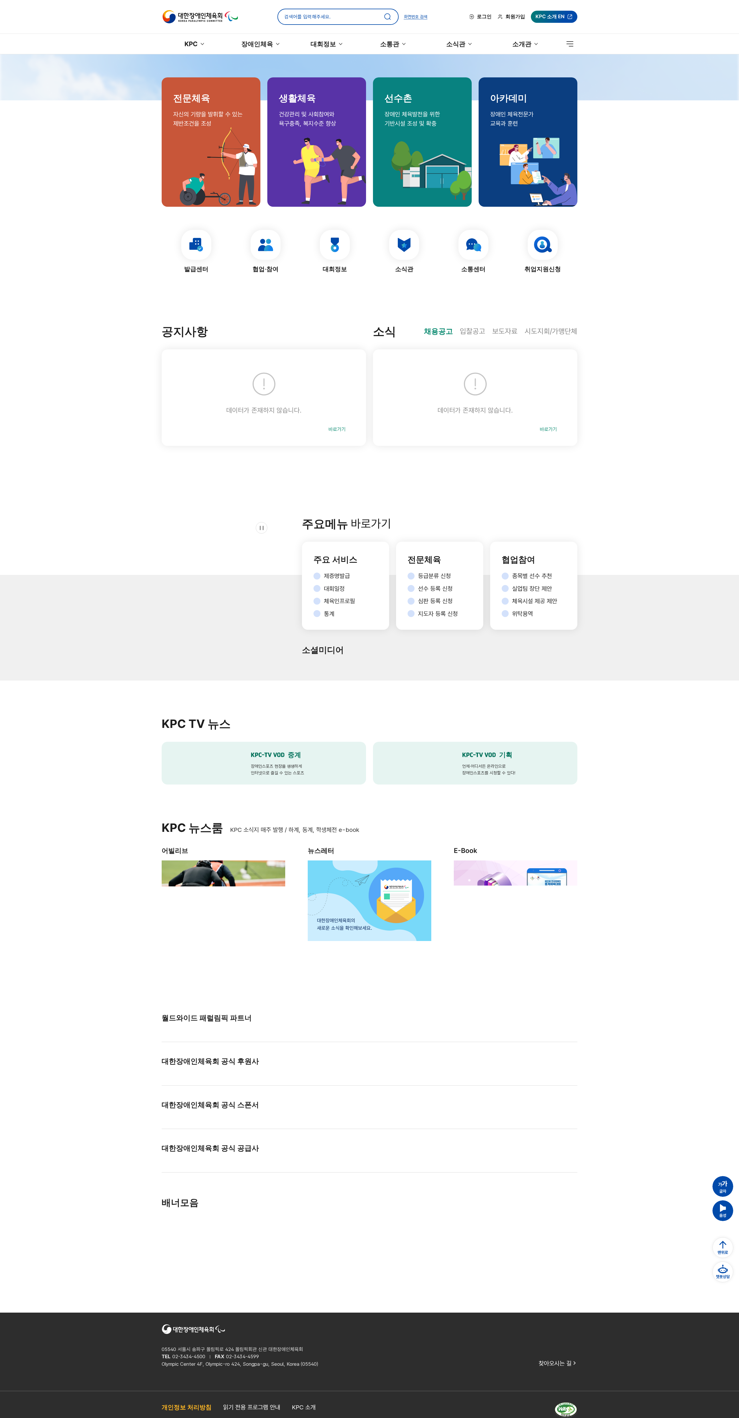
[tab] (440, 331)
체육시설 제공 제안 (534, 601)
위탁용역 (522, 613)
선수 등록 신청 (435, 588)
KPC (191, 44)
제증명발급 (337, 576)
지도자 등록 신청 (438, 613)
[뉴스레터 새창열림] (369, 907)
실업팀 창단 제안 (532, 588)
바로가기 (337, 429)
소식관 (456, 44)
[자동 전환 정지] (234, 662)
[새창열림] (179, 1043)
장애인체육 (257, 44)
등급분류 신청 (434, 576)
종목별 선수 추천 (532, 576)
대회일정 (334, 588)
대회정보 (323, 44)
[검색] (390, 17)
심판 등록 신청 (435, 601)
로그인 (488, 16)
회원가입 (518, 16)
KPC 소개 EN (551, 18)
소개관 (522, 44)
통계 (329, 613)
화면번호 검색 (418, 16)
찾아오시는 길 (555, 1402)
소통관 (389, 44)
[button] (722, 1225)
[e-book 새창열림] (515, 907)
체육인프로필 (339, 601)
